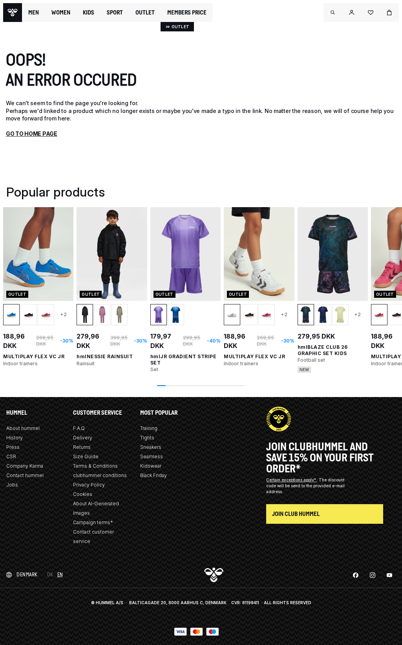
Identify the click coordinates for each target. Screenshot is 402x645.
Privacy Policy (89, 485)
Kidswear (150, 466)
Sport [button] (115, 12)
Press (13, 447)
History (14, 438)
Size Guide (86, 456)
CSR (11, 456)
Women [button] (60, 12)
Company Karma (24, 466)
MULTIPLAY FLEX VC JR (33, 356)
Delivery (82, 438)
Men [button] (33, 12)
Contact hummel (25, 475)
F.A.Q (79, 428)
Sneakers (150, 447)
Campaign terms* (93, 522)
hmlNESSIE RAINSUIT (105, 356)
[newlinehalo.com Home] (12, 12)
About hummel (23, 428)
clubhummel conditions (100, 475)
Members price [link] (186, 12)
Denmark (27, 575)
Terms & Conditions (95, 466)
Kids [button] (88, 12)
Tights (147, 438)
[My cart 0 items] (389, 12)
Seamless (151, 456)
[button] (332, 12)
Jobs (12, 485)
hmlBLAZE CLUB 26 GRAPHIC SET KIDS (323, 350)
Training (148, 428)
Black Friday (153, 475)
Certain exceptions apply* (291, 479)
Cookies (82, 494)
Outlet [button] (145, 12)
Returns (82, 447)
